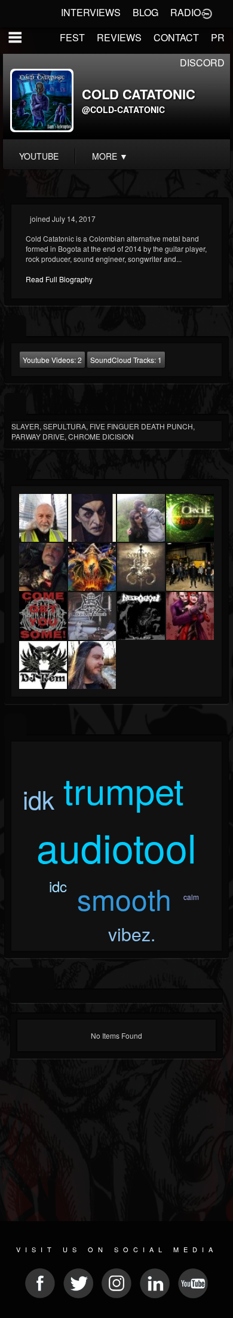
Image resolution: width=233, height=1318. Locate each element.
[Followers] (15, 469)
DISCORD (202, 62)
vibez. (131, 934)
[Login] (207, 12)
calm (191, 897)
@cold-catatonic (123, 109)
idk (38, 799)
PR (218, 37)
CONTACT (176, 37)
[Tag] (15, 725)
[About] (15, 188)
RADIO (185, 12)
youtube (39, 156)
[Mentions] (43, 979)
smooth (124, 898)
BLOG (145, 12)
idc (58, 885)
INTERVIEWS (91, 12)
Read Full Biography (59, 279)
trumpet (123, 789)
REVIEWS (119, 37)
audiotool (116, 846)
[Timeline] (21, 979)
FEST (72, 37)
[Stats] (15, 327)
